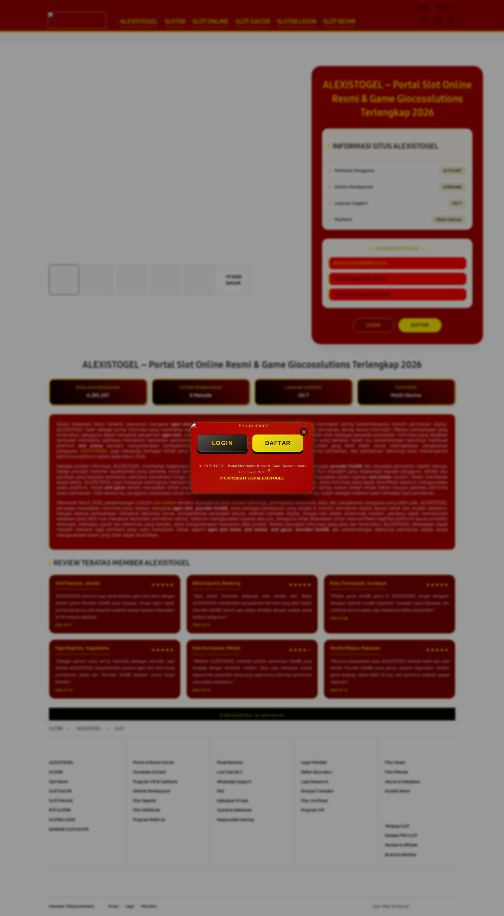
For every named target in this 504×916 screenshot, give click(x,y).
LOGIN (222, 443)
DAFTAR (278, 443)
